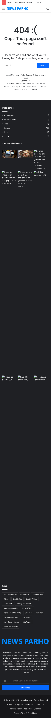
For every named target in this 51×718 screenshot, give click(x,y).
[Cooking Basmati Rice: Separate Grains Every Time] (25, 154)
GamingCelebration (23, 604)
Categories (18, 704)
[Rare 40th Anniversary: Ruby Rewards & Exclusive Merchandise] (25, 477)
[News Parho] (18, 8)
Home (6, 86)
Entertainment (10, 119)
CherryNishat (38, 594)
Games (7, 128)
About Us (29, 704)
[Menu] (3, 10)
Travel (6, 136)
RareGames (25, 617)
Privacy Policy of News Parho (24, 86)
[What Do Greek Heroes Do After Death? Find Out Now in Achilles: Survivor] (41, 272)
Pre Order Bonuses (11, 617)
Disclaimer (28, 709)
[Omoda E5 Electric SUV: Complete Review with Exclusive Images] (9, 477)
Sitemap (43, 86)
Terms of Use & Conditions (25, 89)
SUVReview (27, 622)
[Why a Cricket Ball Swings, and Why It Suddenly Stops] (25, 179)
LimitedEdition (27, 608)
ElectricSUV (17, 599)
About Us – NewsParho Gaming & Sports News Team (26, 76)
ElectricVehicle (31, 599)
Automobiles (9, 115)
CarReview (24, 594)
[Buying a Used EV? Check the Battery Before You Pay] (9, 178)
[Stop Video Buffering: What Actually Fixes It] (9, 154)
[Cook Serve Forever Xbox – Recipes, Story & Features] (41, 477)
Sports (6, 132)
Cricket (6, 599)
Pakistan (39, 613)
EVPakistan (8, 604)
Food (6, 124)
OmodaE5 (28, 613)
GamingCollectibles (11, 608)
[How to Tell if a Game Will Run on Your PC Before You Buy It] (41, 160)
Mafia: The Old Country (12, 613)
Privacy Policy (16, 709)
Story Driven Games (11, 622)
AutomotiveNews (10, 594)
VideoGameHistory (11, 627)
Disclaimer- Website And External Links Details (25, 83)
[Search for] (47, 10)
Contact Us (25, 81)
